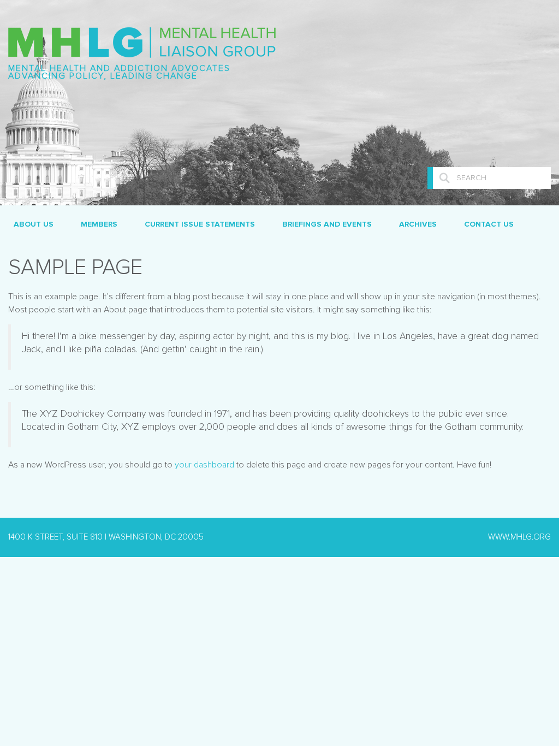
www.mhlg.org (519, 537)
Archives (418, 224)
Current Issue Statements (200, 224)
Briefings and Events (327, 224)
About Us (33, 224)
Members (99, 224)
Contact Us (489, 224)
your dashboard (204, 464)
